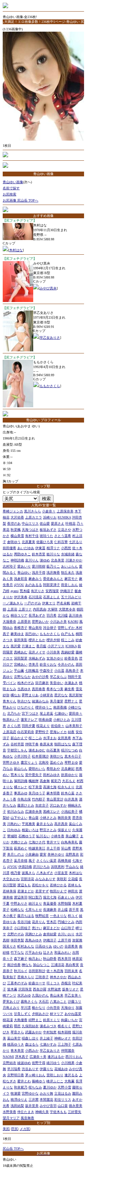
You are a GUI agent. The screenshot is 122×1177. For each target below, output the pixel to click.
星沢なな (61, 695)
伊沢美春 (20, 597)
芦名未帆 (63, 603)
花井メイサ (36, 652)
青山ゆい (24, 572)
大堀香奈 (9, 621)
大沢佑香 (17, 517)
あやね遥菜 (72, 1014)
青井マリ (53, 842)
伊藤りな (46, 1069)
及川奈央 (75, 615)
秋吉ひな (24, 701)
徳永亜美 (75, 1106)
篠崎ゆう (38, 1081)
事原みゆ (20, 793)
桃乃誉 (16, 873)
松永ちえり (66, 787)
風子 (31, 860)
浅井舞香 (53, 572)
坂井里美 (32, 1106)
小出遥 (59, 670)
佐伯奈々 (57, 726)
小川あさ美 (58, 621)
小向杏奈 (53, 1007)
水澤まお (50, 738)
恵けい (37, 928)
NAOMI (8, 1057)
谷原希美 (71, 946)
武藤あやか (33, 1032)
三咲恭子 (42, 977)
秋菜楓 (16, 529)
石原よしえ (51, 597)
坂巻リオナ (70, 989)
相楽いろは (30, 830)
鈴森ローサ (36, 983)
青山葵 (33, 818)
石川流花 (35, 597)
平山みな (72, 867)
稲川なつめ (69, 750)
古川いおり (66, 934)
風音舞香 (27, 1118)
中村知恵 (50, 1032)
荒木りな (17, 775)
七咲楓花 (32, 670)
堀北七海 (50, 897)
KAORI (73, 621)
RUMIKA (64, 517)
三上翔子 (64, 1044)
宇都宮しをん (17, 750)
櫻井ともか (36, 640)
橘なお (16, 695)
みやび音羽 (48, 1106)
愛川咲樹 (38, 566)
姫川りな (53, 554)
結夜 (71, 732)
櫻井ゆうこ (43, 707)
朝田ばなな (62, 744)
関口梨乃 (35, 897)
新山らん (20, 768)
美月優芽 (56, 701)
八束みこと (58, 1001)
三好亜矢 (74, 1112)
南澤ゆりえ (19, 1099)
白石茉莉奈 (25, 732)
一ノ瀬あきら (13, 603)
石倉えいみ (66, 897)
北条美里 (57, 560)
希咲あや (53, 768)
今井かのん (66, 664)
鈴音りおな (48, 664)
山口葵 (63, 1106)
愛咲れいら (36, 768)
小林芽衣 (46, 695)
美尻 (6, 1129)
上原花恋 (9, 732)
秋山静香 (50, 958)
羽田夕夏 (28, 726)
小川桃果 (68, 1063)
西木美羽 (64, 958)
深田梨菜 (20, 658)
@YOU (19, 585)
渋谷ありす (30, 1069)
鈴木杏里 (38, 554)
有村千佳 (32, 536)
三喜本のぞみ (17, 983)
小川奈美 (53, 652)
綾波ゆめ (24, 1063)
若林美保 (9, 891)
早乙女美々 (72, 995)
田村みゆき (51, 775)
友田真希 (64, 738)
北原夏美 (28, 542)
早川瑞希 (14, 1069)
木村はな (16, 250)
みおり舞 (46, 1093)
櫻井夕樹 (53, 640)
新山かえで (19, 738)
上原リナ (25, 609)
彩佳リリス (62, 1099)
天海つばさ (30, 529)
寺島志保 (24, 799)
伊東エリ (49, 603)
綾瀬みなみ (40, 701)
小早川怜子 (22, 756)
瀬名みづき (48, 1026)
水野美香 (9, 1112)
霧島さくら (29, 1001)
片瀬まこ (28, 646)
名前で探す (11, 188)
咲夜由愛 (45, 719)
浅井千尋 (38, 572)
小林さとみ (48, 818)
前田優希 (9, 548)
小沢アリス (55, 646)
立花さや (64, 529)
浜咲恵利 (57, 867)
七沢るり (75, 542)
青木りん (9, 701)
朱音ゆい (56, 683)
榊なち (27, 965)
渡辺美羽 (20, 897)
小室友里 (61, 873)
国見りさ (9, 946)
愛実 (43, 854)
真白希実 (72, 965)
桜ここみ (68, 640)
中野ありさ (19, 903)
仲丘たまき (25, 1112)
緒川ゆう (53, 1063)
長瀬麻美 (50, 909)
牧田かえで (58, 891)
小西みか (32, 1050)
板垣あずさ (48, 529)
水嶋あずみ (36, 658)
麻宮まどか (51, 928)
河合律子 (50, 628)
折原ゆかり (69, 775)
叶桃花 (70, 523)
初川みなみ (15, 811)
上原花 (12, 609)
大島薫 (69, 1081)
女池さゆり (54, 658)
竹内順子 (38, 799)
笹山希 (66, 848)
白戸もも (68, 634)
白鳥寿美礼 (69, 842)
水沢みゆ (24, 995)
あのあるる (33, 585)
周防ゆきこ (22, 554)
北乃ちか (14, 713)
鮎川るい (43, 836)
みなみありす (45, 879)
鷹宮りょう (29, 762)
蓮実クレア (29, 719)
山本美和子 (73, 726)
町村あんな (25, 946)
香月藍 (41, 646)
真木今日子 (72, 756)
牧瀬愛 (16, 1093)
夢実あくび (11, 1001)
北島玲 (44, 762)
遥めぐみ (56, 762)
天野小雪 (64, 1087)
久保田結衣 (30, 1026)
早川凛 (26, 1007)
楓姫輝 (33, 781)
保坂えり (64, 830)
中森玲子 (46, 670)
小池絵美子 (69, 811)
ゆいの (58, 946)
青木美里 (17, 1050)
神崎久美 (42, 1112)
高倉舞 (45, 781)
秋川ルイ (20, 971)
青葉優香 (50, 903)
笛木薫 (12, 989)
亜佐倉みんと (53, 578)
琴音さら (17, 1032)
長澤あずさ (36, 615)
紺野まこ (35, 1020)
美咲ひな (56, 756)
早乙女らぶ (58, 677)
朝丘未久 (68, 572)
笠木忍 (51, 922)
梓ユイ (73, 916)
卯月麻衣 (42, 683)
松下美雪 (35, 787)
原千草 (74, 909)
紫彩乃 (56, 781)
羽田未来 (71, 971)
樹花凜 (8, 1020)
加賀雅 (77, 940)
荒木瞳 (25, 591)
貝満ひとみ (33, 934)
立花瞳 (73, 879)
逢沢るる (71, 1075)
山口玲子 (68, 928)
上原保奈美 (65, 511)
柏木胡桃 (64, 1032)
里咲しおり (54, 1075)
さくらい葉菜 (46, 860)
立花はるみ (62, 1093)
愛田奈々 (75, 713)
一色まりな (58, 916)
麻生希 (69, 689)
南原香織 (60, 707)
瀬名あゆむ (36, 750)
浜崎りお (50, 517)
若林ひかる (58, 885)
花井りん (38, 922)
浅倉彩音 (20, 578)
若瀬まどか (25, 891)
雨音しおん (69, 585)
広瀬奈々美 (37, 1057)
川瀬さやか (73, 560)
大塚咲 (52, 609)
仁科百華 (61, 542)
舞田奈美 (64, 818)
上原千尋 (64, 940)
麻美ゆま (17, 634)
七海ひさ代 (36, 842)
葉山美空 (14, 1038)
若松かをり (40, 885)
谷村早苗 (17, 744)
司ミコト (53, 983)
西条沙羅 (39, 989)
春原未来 (46, 744)
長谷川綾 (24, 922)
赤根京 (66, 983)
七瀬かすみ (48, 1044)
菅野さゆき (11, 762)
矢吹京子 (42, 805)
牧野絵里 (42, 916)
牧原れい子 (11, 719)
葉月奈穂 (20, 860)
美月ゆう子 (36, 793)
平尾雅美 (28, 824)
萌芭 (17, 1026)
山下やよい (19, 818)
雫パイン (9, 683)
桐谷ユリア (19, 615)
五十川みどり (71, 597)
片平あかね (33, 952)
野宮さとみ (48, 830)
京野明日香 (15, 1075)
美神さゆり (55, 854)
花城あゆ (61, 1069)
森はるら (32, 1044)
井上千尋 (53, 848)
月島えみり (11, 1007)
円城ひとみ (66, 922)
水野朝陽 (64, 903)
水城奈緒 (68, 554)
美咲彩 (62, 879)
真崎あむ (20, 652)
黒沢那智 (75, 695)
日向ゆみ (14, 830)
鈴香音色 (71, 658)
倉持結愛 (50, 934)
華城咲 (12, 836)
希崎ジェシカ (13, 511)
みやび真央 (48, 288)
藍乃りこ (53, 566)
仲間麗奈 (68, 1050)
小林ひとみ (61, 719)
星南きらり (25, 977)
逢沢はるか (55, 1057)
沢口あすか (58, 805)
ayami (15, 591)
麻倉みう (35, 578)
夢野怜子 (42, 732)
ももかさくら (50, 386)
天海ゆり (68, 1007)
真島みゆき (33, 940)
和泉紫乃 (20, 1087)
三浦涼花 (57, 965)
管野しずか (67, 628)
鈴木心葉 (68, 793)
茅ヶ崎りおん (35, 1075)
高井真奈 (61, 824)
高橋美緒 (64, 860)
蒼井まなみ (44, 824)
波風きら (28, 873)
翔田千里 (74, 677)
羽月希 (51, 615)
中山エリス (30, 523)
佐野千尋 (38, 1063)
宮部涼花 (27, 879)
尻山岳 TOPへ (13, 1148)
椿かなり (38, 1007)
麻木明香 (53, 793)
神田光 (73, 891)
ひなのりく (25, 707)
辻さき (48, 952)
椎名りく (64, 1026)
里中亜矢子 (33, 775)
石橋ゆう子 (26, 836)
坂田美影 (20, 640)
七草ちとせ (33, 909)
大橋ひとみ (19, 842)
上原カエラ (33, 517)
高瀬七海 (50, 787)
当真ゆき (24, 689)
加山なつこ (41, 965)
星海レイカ (58, 732)
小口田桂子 (22, 928)
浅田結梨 (17, 1106)
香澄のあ (14, 523)
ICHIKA (71, 646)
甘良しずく (22, 1014)
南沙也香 (14, 965)
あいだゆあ (25, 548)
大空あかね (11, 879)
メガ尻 (25, 1129)
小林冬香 (57, 836)
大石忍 (44, 1001)
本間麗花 (46, 1099)
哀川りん (32, 560)
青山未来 (56, 995)
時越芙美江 (36, 848)
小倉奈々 (49, 511)
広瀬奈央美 (33, 811)
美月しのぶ (15, 854)
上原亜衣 (24, 621)
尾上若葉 (46, 713)
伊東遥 (40, 548)
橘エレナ (20, 787)
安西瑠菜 (52, 591)
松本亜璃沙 (40, 756)
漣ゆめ (45, 560)
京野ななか (22, 677)
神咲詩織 (17, 560)
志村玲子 (9, 566)
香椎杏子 (20, 628)
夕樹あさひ (40, 1014)
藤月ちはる (25, 916)
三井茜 (33, 1099)
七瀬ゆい (61, 713)
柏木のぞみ (25, 683)
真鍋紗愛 (68, 652)
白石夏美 (53, 750)
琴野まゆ (71, 762)
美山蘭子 (72, 836)
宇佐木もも (58, 1112)
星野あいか (40, 621)
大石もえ (69, 781)
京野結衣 (9, 1063)
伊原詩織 (25, 867)
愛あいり (24, 566)
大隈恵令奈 (67, 609)
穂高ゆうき (15, 1044)
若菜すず (42, 891)
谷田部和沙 (36, 971)
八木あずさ (44, 873)
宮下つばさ (30, 713)
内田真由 (39, 609)
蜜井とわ (24, 1081)
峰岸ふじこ (54, 1081)
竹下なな (17, 952)
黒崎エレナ (51, 811)
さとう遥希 (62, 536)
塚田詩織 (20, 781)
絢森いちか (69, 1020)
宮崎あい (20, 664)
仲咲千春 (32, 744)
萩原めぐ (20, 848)
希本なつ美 (54, 689)
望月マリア (11, 1118)
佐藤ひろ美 (44, 542)
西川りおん (73, 1057)
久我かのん (40, 995)
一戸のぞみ (32, 603)
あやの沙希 (40, 677)
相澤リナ (53, 548)
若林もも (74, 885)
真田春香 (38, 689)
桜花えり (43, 726)
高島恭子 (72, 670)
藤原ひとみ (25, 805)
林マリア (56, 1014)
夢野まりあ (30, 695)
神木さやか (58, 977)
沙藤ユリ (74, 1001)
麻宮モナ (71, 578)
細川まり (35, 903)
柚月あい (35, 958)
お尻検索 (9, 194)
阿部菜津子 (51, 585)
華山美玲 (35, 628)
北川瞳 (63, 615)
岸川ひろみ (41, 867)
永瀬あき (71, 683)
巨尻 (14, 1129)
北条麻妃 (68, 768)
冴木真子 (21, 1057)
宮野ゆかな (30, 1093)
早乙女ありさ (50, 337)
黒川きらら (32, 511)
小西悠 (66, 548)
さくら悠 (14, 726)
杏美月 (33, 664)
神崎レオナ (62, 1038)
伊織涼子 (67, 591)
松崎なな (17, 909)
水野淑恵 (54, 989)
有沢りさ (37, 591)
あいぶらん (69, 566)
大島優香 (20, 1020)
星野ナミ (71, 701)
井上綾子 (46, 1038)
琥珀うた (46, 536)
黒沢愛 (16, 646)
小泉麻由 (32, 854)
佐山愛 (45, 523)
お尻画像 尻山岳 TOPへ (20, 200)
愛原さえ (57, 523)
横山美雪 (17, 536)
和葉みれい (62, 952)
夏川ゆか (50, 1087)
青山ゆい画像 (13, 182)
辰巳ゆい (32, 634)
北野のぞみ (15, 934)
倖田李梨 (17, 940)
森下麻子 (20, 958)
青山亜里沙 (54, 799)
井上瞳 (63, 909)
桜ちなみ (35, 1087)
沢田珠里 (25, 989)
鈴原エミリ (51, 1020)
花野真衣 (72, 854)
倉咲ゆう (14, 542)
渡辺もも (24, 885)
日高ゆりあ (43, 946)
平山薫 (19, 670)
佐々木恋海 (54, 971)
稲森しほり (30, 1038)
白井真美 (71, 799)
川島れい (14, 824)
